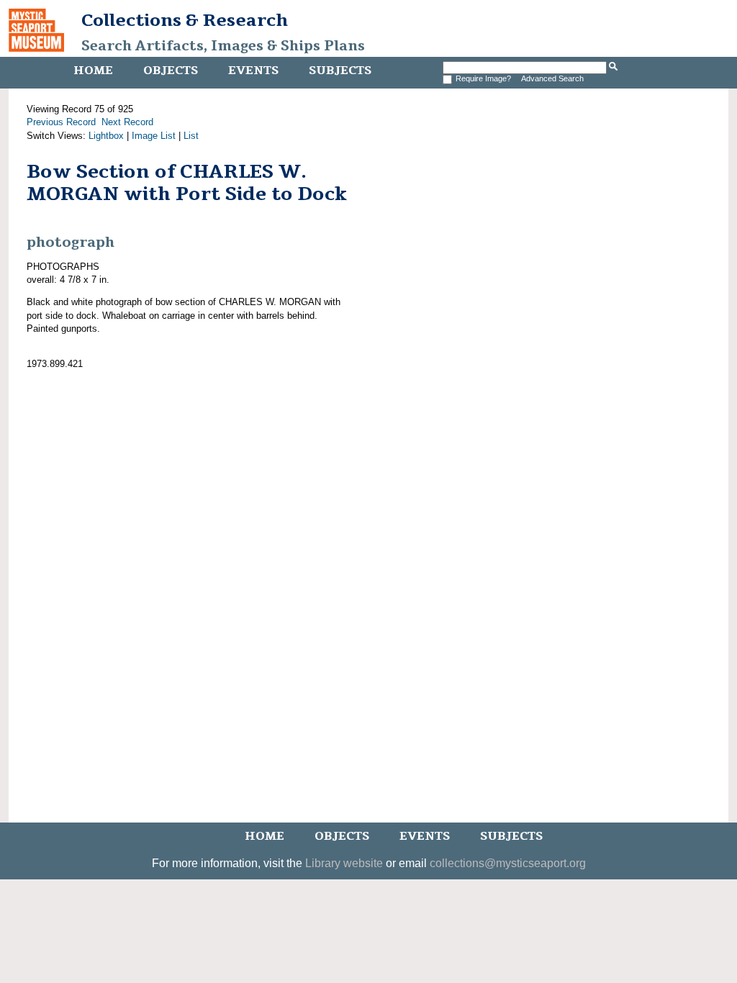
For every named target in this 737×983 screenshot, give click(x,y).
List (191, 135)
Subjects (340, 70)
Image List (154, 135)
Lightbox (106, 135)
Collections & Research (184, 20)
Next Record (127, 122)
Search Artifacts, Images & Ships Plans (223, 46)
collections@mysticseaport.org (508, 863)
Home (93, 70)
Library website (344, 863)
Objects (170, 70)
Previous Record (61, 122)
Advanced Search (552, 78)
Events (253, 70)
